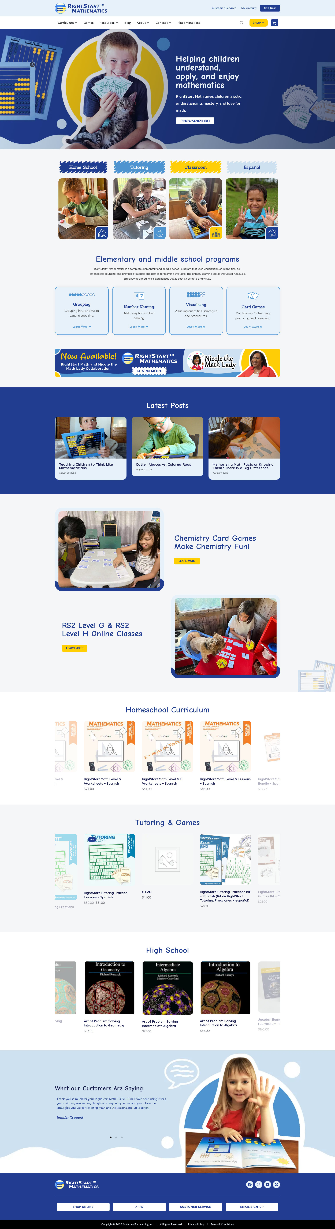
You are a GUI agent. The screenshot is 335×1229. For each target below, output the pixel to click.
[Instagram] (258, 1184)
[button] (23, 756)
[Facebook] (249, 1184)
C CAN (89, 892)
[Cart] (274, 22)
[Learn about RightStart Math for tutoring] (139, 208)
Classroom (195, 167)
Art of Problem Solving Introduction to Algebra (160, 1023)
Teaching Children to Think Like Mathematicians (86, 466)
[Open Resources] (117, 23)
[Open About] (148, 23)
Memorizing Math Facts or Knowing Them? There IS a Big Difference (243, 466)
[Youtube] (267, 1184)
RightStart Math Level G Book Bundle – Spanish (223, 781)
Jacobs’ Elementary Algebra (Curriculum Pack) (222, 1021)
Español (252, 167)
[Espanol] (252, 208)
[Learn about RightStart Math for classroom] (195, 208)
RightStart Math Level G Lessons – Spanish (167, 781)
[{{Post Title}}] (90, 438)
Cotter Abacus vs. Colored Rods (163, 464)
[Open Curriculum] (76, 23)
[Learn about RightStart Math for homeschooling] (83, 208)
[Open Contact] (170, 23)
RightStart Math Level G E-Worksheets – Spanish (104, 781)
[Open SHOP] (263, 23)
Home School (83, 167)
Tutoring (139, 167)
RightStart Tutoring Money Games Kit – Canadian (220, 894)
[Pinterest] (276, 1184)
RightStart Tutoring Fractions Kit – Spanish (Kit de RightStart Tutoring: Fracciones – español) (167, 896)
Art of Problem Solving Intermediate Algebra (102, 1023)
